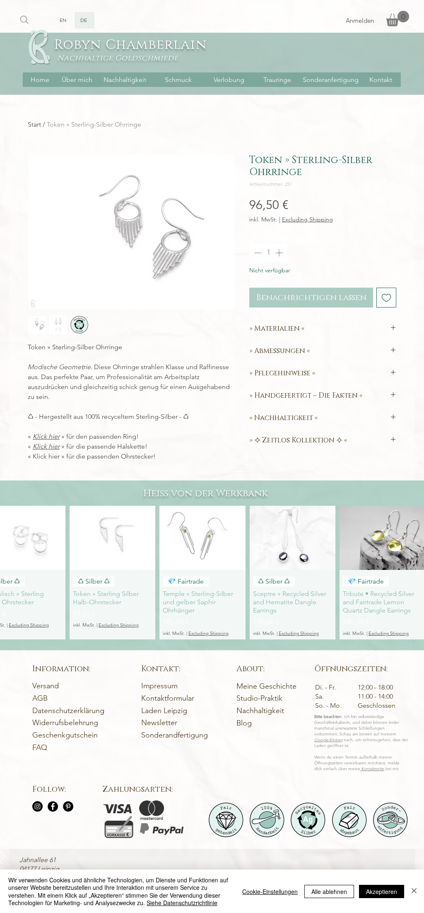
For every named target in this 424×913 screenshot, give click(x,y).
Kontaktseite (372, 768)
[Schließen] (414, 891)
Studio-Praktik (259, 698)
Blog (244, 723)
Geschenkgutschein (65, 735)
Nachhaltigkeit (260, 710)
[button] (397, 18)
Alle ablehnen (329, 891)
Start (34, 124)
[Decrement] (257, 252)
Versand (45, 685)
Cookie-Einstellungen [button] (270, 891)
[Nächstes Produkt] (418, 572)
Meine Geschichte (266, 686)
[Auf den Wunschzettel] (386, 298)
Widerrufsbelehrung (65, 722)
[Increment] (279, 252)
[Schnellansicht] (112, 538)
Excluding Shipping (307, 219)
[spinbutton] (268, 252)
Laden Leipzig (164, 710)
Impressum (159, 685)
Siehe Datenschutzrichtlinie (182, 903)
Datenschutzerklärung (68, 710)
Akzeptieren (381, 891)
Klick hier (46, 436)
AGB (40, 698)
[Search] (24, 19)
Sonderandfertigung (174, 735)
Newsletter (159, 722)
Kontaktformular (167, 698)
